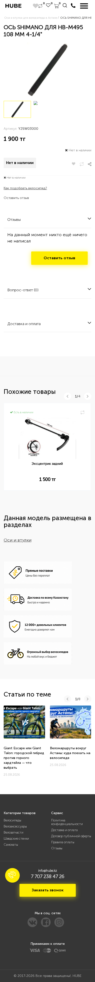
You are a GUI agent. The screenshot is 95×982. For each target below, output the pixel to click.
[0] (40, 6)
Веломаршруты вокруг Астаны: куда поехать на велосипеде (70, 753)
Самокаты (11, 844)
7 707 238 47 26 (47, 876)
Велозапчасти (13, 832)
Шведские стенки (16, 838)
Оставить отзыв (16, 198)
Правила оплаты (62, 842)
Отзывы (56, 848)
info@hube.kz (47, 870)
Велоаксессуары (15, 826)
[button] (12, 875)
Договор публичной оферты (71, 836)
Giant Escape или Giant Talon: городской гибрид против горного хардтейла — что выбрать (24, 758)
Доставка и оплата (64, 830)
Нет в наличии (20, 162)
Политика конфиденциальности (67, 822)
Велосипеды (12, 820)
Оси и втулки (17, 540)
